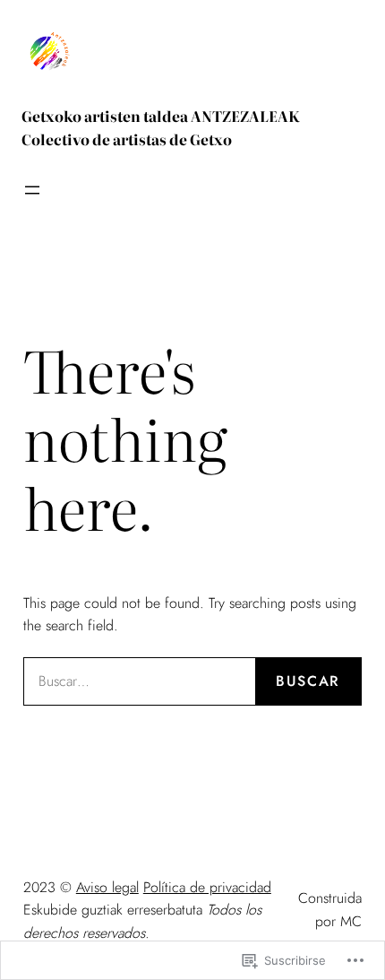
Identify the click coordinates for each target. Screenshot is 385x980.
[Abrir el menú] (32, 190)
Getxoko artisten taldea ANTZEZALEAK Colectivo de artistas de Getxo (160, 127)
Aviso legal (107, 887)
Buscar (308, 681)
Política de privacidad (207, 887)
